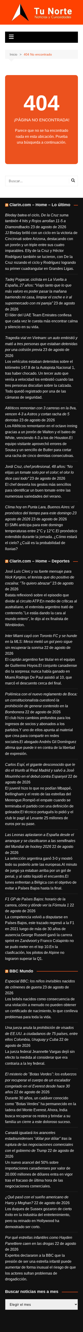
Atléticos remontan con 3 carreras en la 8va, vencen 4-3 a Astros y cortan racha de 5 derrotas (41, 414)
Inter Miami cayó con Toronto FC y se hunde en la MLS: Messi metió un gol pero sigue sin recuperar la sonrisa (41, 642)
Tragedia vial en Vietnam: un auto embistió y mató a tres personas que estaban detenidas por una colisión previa (41, 344)
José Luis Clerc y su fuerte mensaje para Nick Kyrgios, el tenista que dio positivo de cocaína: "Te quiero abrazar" (39, 577)
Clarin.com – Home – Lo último (39, 204)
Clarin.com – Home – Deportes (39, 561)
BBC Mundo (21, 971)
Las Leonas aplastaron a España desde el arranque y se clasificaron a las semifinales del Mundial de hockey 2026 (40, 841)
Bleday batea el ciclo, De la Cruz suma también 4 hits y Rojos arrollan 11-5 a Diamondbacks (36, 221)
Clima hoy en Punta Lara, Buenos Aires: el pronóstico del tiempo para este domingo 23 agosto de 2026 (41, 513)
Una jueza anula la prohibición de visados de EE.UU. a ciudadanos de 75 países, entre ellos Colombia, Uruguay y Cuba (41, 1033)
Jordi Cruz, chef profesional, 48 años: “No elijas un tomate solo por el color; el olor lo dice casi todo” (39, 472)
